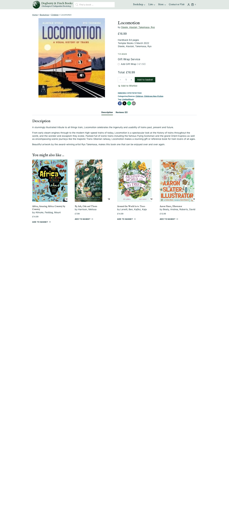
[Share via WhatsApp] (129, 103)
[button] (127, 85)
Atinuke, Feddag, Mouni (48, 212)
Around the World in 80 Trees (131, 206)
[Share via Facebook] (120, 103)
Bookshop (44, 15)
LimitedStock (128, 99)
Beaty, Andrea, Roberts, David (179, 209)
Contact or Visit (176, 4)
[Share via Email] (134, 103)
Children (55, 15)
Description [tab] (107, 112)
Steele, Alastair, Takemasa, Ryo (138, 27)
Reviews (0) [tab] (122, 112)
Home (35, 15)
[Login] (188, 4)
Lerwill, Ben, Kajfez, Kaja (133, 209)
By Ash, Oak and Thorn (86, 206)
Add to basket (145, 79)
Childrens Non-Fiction (153, 96)
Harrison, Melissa (87, 209)
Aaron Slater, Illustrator (171, 206)
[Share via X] (124, 103)
